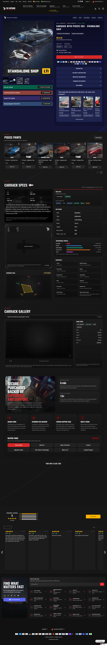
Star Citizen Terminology (42, 450)
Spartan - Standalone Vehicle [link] (76, 109)
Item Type (59, 43)
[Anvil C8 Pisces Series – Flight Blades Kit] (45, 150)
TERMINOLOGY (47, 92)
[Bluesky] (11, 595)
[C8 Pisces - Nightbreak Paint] (28, 150)
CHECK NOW (47, 103)
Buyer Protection (65, 445)
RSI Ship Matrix (90, 187)
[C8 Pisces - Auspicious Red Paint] (61, 150)
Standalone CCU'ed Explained (63, 33)
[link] (64, 102)
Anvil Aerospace (61, 23)
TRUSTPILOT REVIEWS (45, 87)
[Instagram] (4, 595)
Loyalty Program (88, 450)
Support (12, 1)
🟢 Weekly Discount (45, 1)
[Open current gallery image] (39, 340)
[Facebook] (8, 595)
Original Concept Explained (77, 33)
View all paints (98, 137)
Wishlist (30, 1)
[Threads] (14, 595)
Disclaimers (79, 85)
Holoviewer (86, 17)
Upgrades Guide (18, 450)
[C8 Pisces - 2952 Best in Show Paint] (95, 150)
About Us (41, 445)
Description (79, 68)
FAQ (16, 1)
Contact (88, 445)
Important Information (79, 77)
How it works (18, 445)
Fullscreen (47, 265)
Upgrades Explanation (79, 81)
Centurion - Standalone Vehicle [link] (64, 109)
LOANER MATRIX (46, 98)
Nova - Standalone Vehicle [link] (87, 109)
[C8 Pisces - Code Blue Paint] (12, 150)
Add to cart (12, 166)
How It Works (6, 1)
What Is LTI (65, 450)
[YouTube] (18, 595)
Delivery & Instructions (79, 73)
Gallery (94, 17)
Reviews (25, 1)
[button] (97, 102)
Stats (80, 17)
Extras (75, 17)
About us (100, 17)
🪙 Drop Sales (36, 1)
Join (102, 584)
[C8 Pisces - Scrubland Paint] (78, 150)
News (20, 1)
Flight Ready (81, 23)
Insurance (67, 43)
